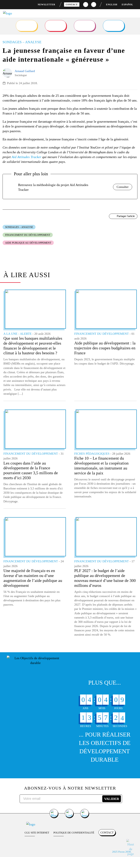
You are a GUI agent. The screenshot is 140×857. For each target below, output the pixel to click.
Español (127, 4)
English (111, 4)
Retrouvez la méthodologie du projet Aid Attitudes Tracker (53, 187)
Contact (72, 4)
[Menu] (134, 15)
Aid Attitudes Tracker (26, 157)
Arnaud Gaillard (25, 71)
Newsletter (46, 4)
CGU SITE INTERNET (37, 832)
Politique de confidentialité (73, 832)
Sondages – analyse (19, 227)
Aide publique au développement (28, 242)
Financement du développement (27, 235)
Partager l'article (126, 216)
